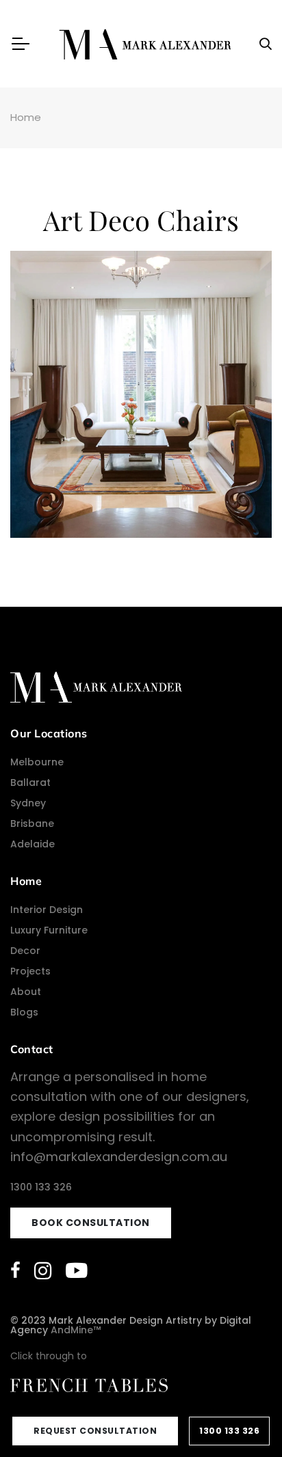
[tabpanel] (141, 394)
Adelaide (32, 844)
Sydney (28, 803)
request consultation (95, 1430)
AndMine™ (76, 1330)
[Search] (265, 44)
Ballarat (30, 782)
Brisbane (32, 823)
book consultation (90, 1222)
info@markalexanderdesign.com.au (118, 1156)
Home (25, 117)
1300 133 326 (229, 1430)
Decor (25, 950)
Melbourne (37, 762)
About (25, 991)
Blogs (24, 1012)
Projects (30, 971)
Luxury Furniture (49, 930)
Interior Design (46, 909)
